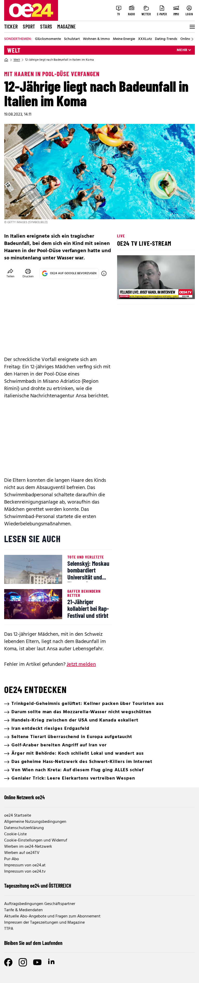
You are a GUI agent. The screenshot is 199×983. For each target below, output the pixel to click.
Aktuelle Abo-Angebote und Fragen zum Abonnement (52, 916)
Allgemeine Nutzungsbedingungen (35, 821)
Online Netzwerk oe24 (24, 797)
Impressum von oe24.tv (25, 871)
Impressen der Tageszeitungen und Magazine (44, 922)
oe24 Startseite (17, 815)
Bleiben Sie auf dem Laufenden (33, 943)
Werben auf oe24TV (21, 853)
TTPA (8, 928)
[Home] (6, 60)
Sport (29, 26)
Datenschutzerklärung (24, 828)
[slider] (142, 291)
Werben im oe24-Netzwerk (28, 846)
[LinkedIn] (52, 962)
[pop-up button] (178, 291)
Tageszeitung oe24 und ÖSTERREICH (37, 885)
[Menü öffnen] (192, 26)
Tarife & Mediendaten (23, 910)
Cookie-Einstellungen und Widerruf (35, 840)
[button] (125, 291)
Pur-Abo (11, 859)
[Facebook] (8, 962)
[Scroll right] (192, 39)
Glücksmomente (48, 39)
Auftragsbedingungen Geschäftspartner (39, 904)
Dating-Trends (166, 39)
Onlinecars (188, 39)
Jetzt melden (81, 664)
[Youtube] (37, 962)
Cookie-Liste (15, 834)
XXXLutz (145, 39)
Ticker (11, 26)
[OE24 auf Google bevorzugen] (104, 273)
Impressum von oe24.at (25, 865)
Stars (46, 26)
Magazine (66, 26)
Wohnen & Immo (96, 39)
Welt (13, 50)
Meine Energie (124, 39)
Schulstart (72, 39)
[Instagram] (23, 962)
